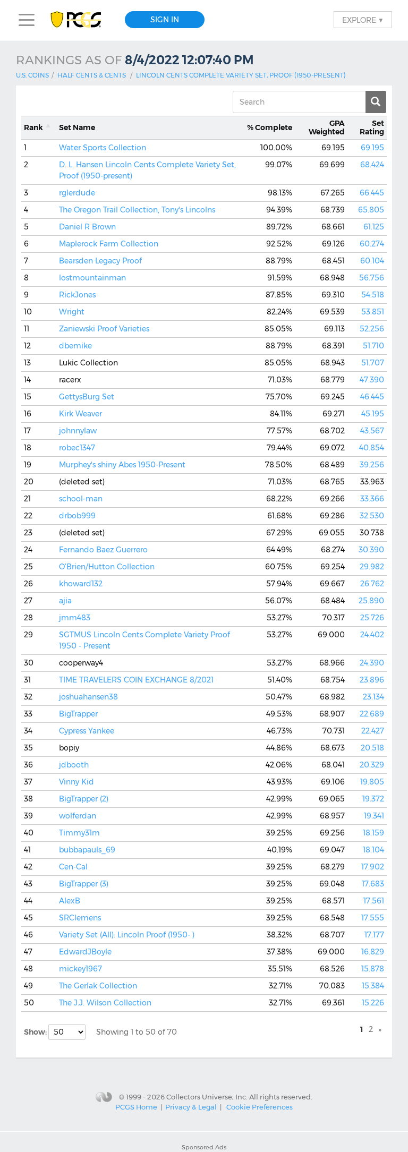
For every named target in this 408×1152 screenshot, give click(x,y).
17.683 (373, 884)
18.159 (373, 833)
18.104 (373, 850)
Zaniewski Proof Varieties (104, 329)
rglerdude (77, 193)
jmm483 (74, 617)
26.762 (372, 583)
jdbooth (74, 765)
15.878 (372, 969)
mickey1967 (80, 969)
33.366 (372, 499)
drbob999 (77, 515)
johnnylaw (78, 431)
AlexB (69, 901)
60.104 (372, 261)
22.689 (372, 714)
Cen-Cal (73, 867)
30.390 (371, 549)
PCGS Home (136, 1107)
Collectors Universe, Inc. (207, 1096)
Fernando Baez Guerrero (103, 549)
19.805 (372, 782)
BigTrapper (78, 714)
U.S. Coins (32, 75)
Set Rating (372, 127)
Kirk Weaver (80, 414)
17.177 (374, 935)
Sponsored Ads (204, 1147)
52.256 (372, 329)
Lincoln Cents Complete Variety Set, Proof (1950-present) (241, 75)
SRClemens (80, 918)
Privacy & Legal (191, 1107)
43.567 (372, 431)
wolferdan (77, 816)
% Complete (269, 127)
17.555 (372, 918)
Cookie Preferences (259, 1107)
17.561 (373, 901)
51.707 (372, 363)
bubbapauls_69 (87, 850)
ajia (65, 600)
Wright (71, 312)
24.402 (372, 634)
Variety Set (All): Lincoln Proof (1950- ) (126, 935)
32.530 (372, 515)
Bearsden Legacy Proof (100, 261)
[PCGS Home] (81, 20)
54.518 (372, 295)
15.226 (373, 1003)
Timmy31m (79, 833)
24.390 (372, 663)
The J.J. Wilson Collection (105, 1003)
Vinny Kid (76, 782)
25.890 (371, 600)
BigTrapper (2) (83, 799)
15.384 (373, 986)
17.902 (372, 867)
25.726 (372, 617)
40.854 (371, 448)
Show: (36, 1032)
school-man (81, 499)
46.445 (372, 397)
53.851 (372, 312)
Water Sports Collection (102, 147)
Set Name (77, 127)
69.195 (372, 147)
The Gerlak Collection (98, 986)
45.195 (372, 414)
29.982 (372, 566)
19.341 (374, 816)
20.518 (372, 748)
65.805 (371, 210)
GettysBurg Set (86, 397)
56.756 (371, 278)
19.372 (373, 799)
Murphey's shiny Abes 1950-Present (122, 465)
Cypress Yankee (86, 731)
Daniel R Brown (87, 227)
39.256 (372, 465)
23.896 (372, 680)
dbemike (75, 346)
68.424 (372, 164)
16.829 (372, 952)
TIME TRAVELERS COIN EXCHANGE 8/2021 (136, 680)
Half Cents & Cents (91, 75)
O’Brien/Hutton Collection (107, 566)
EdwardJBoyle (85, 952)
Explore (363, 19)
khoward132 (81, 583)
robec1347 (77, 448)
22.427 (372, 731)
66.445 (372, 193)
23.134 (373, 697)
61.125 (373, 227)
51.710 (373, 346)
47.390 (372, 380)
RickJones (77, 295)
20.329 (372, 765)
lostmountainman (92, 278)
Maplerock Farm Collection (108, 244)
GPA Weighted (327, 127)
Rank (33, 127)
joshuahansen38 (88, 697)
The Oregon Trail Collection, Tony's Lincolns (137, 210)
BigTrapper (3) (83, 884)
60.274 (372, 244)
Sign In (164, 19)
